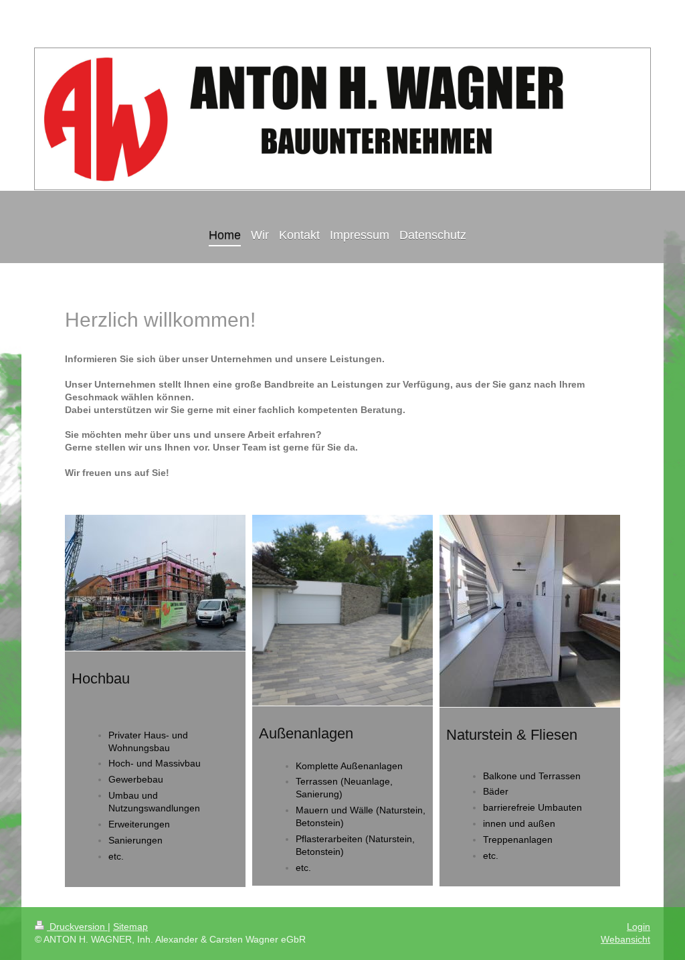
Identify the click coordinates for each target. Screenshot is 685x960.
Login (638, 926)
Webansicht (625, 939)
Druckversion (77, 926)
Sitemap (130, 926)
